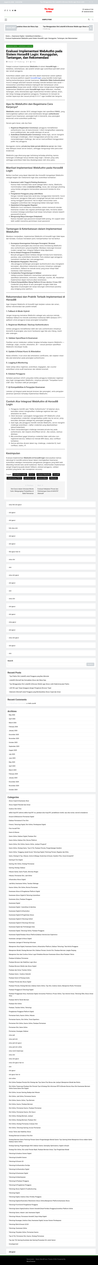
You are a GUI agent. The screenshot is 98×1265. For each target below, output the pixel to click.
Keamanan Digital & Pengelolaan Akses (21, 915)
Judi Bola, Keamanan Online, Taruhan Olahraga (23, 883)
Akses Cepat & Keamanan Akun (19, 801)
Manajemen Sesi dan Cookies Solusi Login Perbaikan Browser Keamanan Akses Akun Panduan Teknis (41, 954)
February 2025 (13, 774)
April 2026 (12, 719)
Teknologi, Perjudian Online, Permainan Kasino (23, 1232)
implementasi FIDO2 (14, 478)
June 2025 (12, 758)
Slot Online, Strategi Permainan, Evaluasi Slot (23, 1124)
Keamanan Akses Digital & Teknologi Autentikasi (24, 895)
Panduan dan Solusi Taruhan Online (20, 970)
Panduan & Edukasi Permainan (18, 958)
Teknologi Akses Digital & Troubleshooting (22, 1189)
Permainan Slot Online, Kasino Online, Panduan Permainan (27, 1023)
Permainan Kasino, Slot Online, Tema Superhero (24, 1019)
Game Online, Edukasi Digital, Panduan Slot (22, 836)
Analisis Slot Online (15, 809)
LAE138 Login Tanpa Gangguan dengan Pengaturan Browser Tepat (63, 2)
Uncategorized (13, 1244)
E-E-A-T (31, 474)
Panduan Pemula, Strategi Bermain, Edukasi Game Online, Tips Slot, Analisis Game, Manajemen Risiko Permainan (45, 986)
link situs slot (13, 528)
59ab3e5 (10, 62)
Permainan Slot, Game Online (18, 1027)
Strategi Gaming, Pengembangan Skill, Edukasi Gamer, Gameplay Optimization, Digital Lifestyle (39, 1146)
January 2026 (13, 730)
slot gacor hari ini (14, 1074)
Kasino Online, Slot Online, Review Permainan (23, 887)
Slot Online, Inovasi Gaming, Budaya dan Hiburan (24, 1092)
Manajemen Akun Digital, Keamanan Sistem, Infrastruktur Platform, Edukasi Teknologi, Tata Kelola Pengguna (43, 946)
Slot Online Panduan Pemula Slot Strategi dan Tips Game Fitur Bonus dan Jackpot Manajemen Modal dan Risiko (44, 1082)
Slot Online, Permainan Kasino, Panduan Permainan (25, 1108)
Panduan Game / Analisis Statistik (20, 974)
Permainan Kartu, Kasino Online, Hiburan (22, 1015)
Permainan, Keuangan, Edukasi (18, 1031)
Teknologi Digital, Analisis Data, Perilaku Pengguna (25, 1197)
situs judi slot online (15, 1047)
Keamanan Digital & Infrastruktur (19, 911)
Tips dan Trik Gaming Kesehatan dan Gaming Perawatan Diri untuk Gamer (32, 1240)
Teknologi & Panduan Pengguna (19, 1181)
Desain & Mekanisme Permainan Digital (21, 816)
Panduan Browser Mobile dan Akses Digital (22, 966)
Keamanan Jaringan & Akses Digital (20, 938)
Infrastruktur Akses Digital (17, 879)
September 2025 (14, 746)
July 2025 (12, 754)
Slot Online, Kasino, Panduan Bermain (21, 1104)
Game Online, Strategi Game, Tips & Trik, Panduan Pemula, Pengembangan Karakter (35, 848)
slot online (12, 1078)
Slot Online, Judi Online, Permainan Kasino (22, 1096)
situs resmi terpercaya (16, 1051)
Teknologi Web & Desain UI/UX (19, 1224)
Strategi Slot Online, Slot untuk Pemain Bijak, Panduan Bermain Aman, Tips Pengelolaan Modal (39, 1149)
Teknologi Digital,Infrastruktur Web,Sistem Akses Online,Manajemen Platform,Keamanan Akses (39, 1201)
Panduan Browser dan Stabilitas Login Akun (23, 962)
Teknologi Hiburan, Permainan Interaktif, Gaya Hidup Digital (28, 1216)
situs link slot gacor (15, 505)
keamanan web (29, 478)
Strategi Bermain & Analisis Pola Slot (21, 1135)
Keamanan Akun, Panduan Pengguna (20, 899)
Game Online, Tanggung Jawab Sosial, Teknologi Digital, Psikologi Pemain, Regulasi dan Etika (39, 852)
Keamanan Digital (14, 903)
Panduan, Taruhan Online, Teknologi (20, 1007)
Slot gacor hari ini (14, 552)
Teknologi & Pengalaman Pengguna (20, 1185)
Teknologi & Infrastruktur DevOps (19, 1165)
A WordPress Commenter (17, 703)
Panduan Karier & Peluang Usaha (19, 978)
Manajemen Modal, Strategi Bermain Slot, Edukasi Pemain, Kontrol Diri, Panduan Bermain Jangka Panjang (42, 950)
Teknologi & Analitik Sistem (18, 1157)
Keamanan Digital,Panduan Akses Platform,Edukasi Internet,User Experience (33, 934)
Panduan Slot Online (15, 1004)
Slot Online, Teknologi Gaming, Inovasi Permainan (25, 1128)
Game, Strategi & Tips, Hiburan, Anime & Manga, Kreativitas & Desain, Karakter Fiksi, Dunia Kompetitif (41, 856)
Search (10, 661)
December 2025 (14, 734)
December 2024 (14, 782)
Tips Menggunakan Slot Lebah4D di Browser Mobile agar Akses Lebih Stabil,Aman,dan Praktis (59, 26)
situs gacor (12, 622)
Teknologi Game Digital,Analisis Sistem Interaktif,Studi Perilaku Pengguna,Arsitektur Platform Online (41, 1208)
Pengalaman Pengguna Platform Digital (21, 1011)
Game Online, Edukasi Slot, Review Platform (23, 840)
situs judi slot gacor (15, 1043)
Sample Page (47, 19)
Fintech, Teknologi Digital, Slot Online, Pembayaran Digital (27, 824)
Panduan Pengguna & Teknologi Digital (21, 990)
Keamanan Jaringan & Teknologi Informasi (22, 942)
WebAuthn (53, 478)
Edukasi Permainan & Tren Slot (19, 820)
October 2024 (13, 790)
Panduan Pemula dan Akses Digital (20, 982)
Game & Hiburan (14, 832)
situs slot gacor (14, 575)
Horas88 (56, 474)
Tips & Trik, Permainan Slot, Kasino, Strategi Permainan (26, 1236)
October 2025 (13, 742)
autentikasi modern (19, 474)
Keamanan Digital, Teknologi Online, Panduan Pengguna (26, 931)
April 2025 (12, 766)
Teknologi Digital (14, 1193)
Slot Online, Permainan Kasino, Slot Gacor (22, 1112)
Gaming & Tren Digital (16, 860)
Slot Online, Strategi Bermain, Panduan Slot (22, 1120)
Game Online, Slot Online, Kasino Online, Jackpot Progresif (27, 844)
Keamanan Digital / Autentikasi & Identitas (19, 46)
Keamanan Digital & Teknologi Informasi (22, 923)
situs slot (12, 559)
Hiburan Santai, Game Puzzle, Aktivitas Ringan (23, 872)
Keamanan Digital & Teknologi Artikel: (21, 919)
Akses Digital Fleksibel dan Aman (19, 805)
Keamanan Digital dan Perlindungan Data (22, 927)
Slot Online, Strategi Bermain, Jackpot (21, 1116)
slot (10, 567)
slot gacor (12, 512)
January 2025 (13, 778)
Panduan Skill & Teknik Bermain (19, 1000)
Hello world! (32, 703)
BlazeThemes (31, 1261)
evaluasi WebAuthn (43, 474)
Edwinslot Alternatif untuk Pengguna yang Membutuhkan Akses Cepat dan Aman (35, 692)
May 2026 (12, 715)
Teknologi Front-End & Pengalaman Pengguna (23, 1205)
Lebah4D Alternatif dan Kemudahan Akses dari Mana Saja (27, 680)
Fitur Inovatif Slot (14, 828)
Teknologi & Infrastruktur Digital (19, 1169)
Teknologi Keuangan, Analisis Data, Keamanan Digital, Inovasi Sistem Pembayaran (35, 1220)
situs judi (12, 1035)
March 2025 (12, 770)
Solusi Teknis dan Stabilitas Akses (20, 1132)
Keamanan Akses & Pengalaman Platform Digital (24, 891)
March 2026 (12, 723)
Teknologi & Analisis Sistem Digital (20, 1153)
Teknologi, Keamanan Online (18, 1228)
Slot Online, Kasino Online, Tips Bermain (21, 1100)
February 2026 (13, 727)
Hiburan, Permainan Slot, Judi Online (20, 875)
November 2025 (14, 738)
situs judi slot (13, 1039)
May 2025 (12, 762)
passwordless (42, 478)
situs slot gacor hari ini (16, 1063)
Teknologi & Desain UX (16, 1161)
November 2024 (14, 786)
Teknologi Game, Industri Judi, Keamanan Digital (24, 1212)
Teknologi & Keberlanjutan (17, 1177)
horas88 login (36, 78)
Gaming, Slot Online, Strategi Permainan (21, 864)
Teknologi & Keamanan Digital (18, 1173)
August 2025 (13, 750)
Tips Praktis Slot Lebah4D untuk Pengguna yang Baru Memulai (29, 676)
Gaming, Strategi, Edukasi (17, 868)
